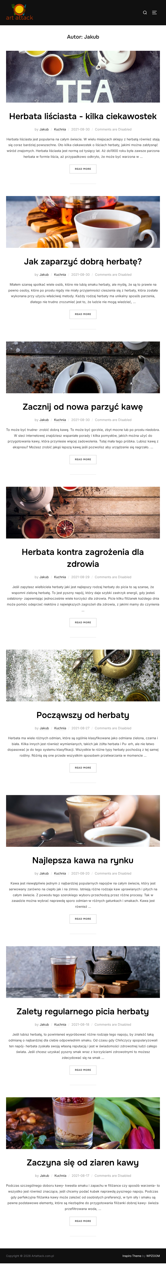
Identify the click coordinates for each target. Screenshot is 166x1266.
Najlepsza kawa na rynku (82, 860)
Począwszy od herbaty (82, 715)
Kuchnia (60, 129)
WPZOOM (153, 1256)
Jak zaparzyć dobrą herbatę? (83, 261)
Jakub (44, 129)
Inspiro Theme (131, 1256)
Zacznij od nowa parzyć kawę (83, 406)
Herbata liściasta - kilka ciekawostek (83, 116)
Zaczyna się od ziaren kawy (83, 1162)
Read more (86, 169)
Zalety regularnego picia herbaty (83, 1011)
